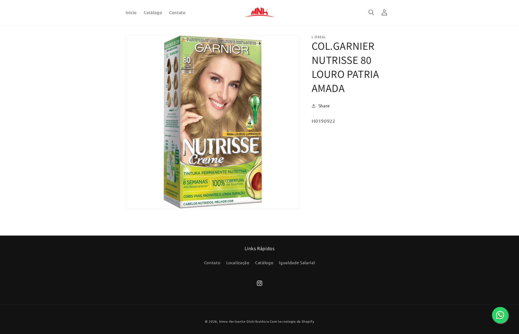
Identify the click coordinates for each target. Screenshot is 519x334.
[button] (371, 12)
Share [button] (324, 105)
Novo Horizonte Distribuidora (244, 321)
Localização (237, 262)
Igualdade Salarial (297, 262)
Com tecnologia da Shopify (292, 321)
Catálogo (264, 262)
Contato (212, 262)
